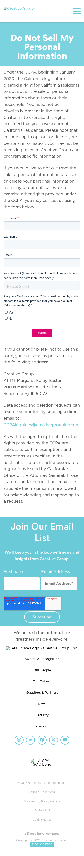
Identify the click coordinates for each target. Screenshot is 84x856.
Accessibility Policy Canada (42, 801)
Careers (42, 726)
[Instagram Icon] (19, 740)
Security (42, 715)
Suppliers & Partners (42, 692)
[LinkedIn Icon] (30, 740)
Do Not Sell (42, 810)
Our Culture (42, 681)
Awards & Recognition (42, 659)
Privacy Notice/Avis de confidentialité (42, 783)
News (42, 704)
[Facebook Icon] (42, 740)
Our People (42, 670)
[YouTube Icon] (64, 740)
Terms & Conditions (42, 792)
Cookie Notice (42, 819)
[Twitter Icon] (53, 740)
